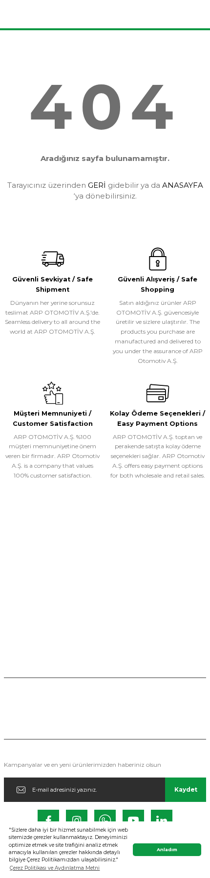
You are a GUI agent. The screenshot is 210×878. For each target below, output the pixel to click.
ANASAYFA (182, 185)
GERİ (97, 185)
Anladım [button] (167, 849)
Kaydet (185, 789)
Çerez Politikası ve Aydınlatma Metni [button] (55, 868)
